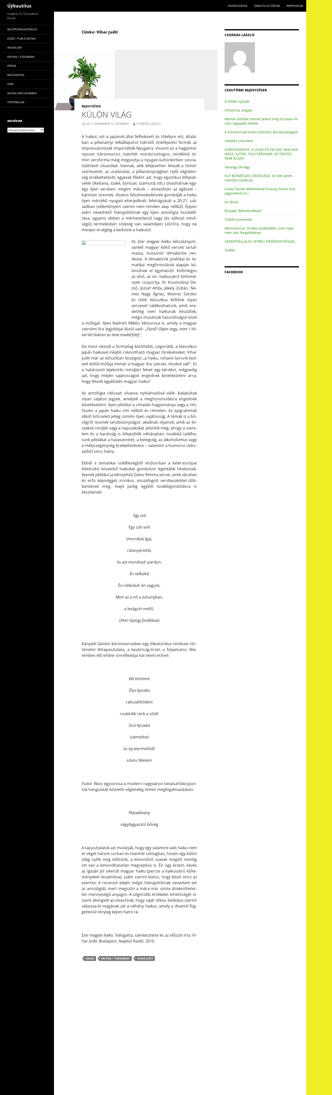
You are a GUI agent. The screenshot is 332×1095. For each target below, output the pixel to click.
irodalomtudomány (22, 93)
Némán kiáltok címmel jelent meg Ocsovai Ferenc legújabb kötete (261, 121)
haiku (90, 958)
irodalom (14, 47)
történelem (15, 102)
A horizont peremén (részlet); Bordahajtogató (261, 132)
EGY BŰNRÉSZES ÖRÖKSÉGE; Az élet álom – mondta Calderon (260, 177)
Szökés (230, 250)
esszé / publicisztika (21, 38)
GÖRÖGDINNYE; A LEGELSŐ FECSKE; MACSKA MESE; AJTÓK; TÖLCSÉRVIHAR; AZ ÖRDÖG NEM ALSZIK (261, 154)
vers (10, 84)
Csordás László (148, 124)
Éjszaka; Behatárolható (243, 210)
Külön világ (107, 114)
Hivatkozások (237, 6)
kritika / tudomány (115, 958)
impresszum (294, 6)
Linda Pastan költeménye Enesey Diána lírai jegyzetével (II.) (260, 191)
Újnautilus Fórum (267, 6)
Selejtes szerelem (239, 140)
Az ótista (231, 202)
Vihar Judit (145, 958)
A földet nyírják (237, 101)
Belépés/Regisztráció (22, 29)
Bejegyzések (91, 106)
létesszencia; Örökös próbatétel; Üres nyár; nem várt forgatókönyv (260, 230)
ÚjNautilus (19, 6)
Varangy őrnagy (237, 167)
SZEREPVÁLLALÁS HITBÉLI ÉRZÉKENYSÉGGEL (260, 241)
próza (11, 66)
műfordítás (15, 75)
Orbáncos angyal (238, 110)
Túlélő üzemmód (238, 219)
